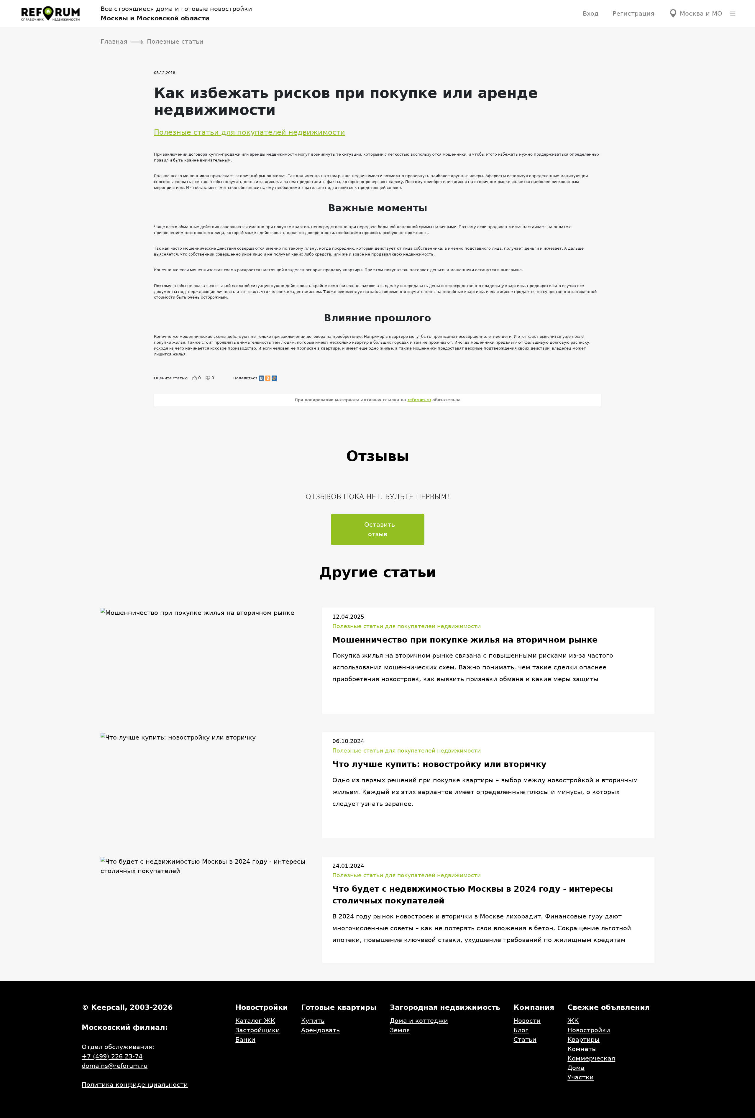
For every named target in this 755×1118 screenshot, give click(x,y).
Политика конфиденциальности (135, 1084)
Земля (400, 1030)
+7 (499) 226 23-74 (112, 1056)
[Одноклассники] (267, 378)
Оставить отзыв (379, 529)
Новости (527, 1020)
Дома (576, 1067)
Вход (591, 13)
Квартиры (583, 1039)
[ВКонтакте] (261, 378)
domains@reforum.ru (114, 1065)
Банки (245, 1039)
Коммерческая (591, 1058)
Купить (312, 1020)
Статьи (524, 1039)
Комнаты (582, 1049)
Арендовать (320, 1030)
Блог (520, 1030)
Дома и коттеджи (419, 1020)
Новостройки (588, 1030)
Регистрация (633, 13)
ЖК (573, 1020)
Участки (580, 1077)
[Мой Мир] (274, 378)
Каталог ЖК (255, 1020)
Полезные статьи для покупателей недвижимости (249, 132)
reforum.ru (419, 400)
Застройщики (257, 1030)
